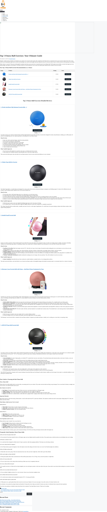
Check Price (68, 74)
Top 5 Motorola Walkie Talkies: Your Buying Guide (11, 490)
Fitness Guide (5, 14)
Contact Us (4, 20)
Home (3, 13)
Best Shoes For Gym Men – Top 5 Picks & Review (10, 499)
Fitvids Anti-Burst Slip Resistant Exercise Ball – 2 (18, 74)
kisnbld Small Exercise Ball (14, 84)
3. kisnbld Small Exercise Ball (8, 215)
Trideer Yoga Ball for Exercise (14, 79)
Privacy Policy (5, 18)
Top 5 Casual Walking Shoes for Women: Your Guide (10, 501)
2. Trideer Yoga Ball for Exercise (9, 162)
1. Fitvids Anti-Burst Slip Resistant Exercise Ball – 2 (14, 107)
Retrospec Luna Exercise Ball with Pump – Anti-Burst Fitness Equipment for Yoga (25, 89)
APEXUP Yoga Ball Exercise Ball (15, 94)
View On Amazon (37, 130)
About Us (4, 19)
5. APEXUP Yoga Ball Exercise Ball (10, 325)
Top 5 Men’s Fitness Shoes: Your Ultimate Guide (9, 503)
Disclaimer (4, 17)
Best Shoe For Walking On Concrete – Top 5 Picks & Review (12, 502)
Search (1, 492)
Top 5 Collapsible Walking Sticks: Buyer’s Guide (9, 504)
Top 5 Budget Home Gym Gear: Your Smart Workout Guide (13, 489)
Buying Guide (5, 16)
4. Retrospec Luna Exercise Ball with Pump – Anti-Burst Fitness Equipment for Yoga (22, 269)
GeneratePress (25, 511)
